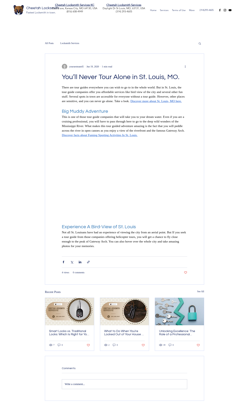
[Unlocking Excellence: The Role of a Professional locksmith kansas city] (179, 311)
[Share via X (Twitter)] (71, 262)
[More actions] (185, 67)
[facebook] (220, 10)
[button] (199, 43)
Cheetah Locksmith (42, 8)
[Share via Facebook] (63, 262)
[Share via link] (88, 262)
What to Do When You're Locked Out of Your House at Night (124, 332)
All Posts (49, 43)
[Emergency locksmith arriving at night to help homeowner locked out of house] (124, 311)
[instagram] (225, 10)
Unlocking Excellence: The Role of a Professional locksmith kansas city (177, 332)
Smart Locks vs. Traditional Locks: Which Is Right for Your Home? (69, 332)
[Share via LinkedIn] (80, 262)
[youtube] (230, 10)
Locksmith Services (69, 43)
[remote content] (124, 180)
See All (200, 291)
